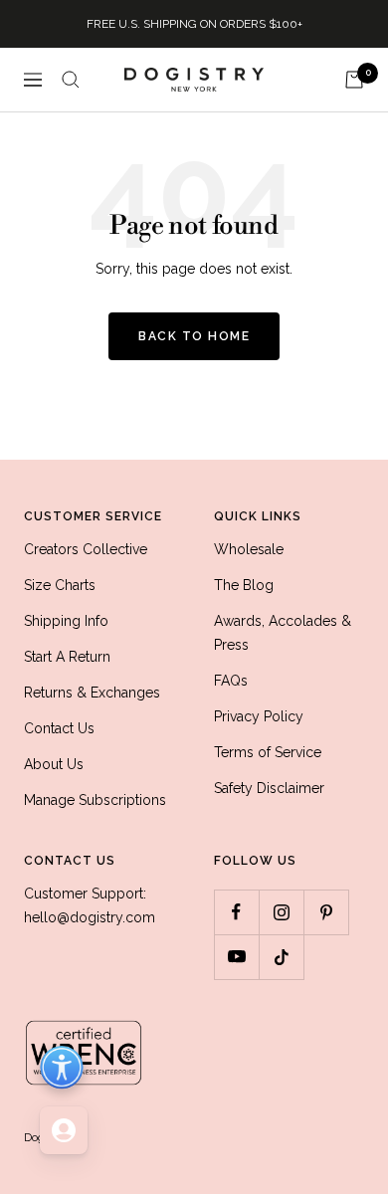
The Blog (244, 585)
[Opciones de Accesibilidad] (62, 1068)
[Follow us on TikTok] (281, 956)
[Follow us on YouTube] (236, 956)
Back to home (194, 336)
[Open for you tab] (64, 1130)
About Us (54, 764)
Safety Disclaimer (269, 788)
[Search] (71, 80)
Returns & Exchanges (92, 692)
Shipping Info (66, 621)
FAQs (231, 681)
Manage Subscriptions (95, 800)
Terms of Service (267, 752)
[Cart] (354, 80)
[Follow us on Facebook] (236, 912)
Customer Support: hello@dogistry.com (89, 905)
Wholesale (249, 549)
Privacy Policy (258, 716)
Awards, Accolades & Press (282, 633)
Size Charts (60, 585)
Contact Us (59, 728)
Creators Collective (85, 549)
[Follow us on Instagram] (281, 912)
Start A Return (67, 657)
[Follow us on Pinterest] (325, 912)
